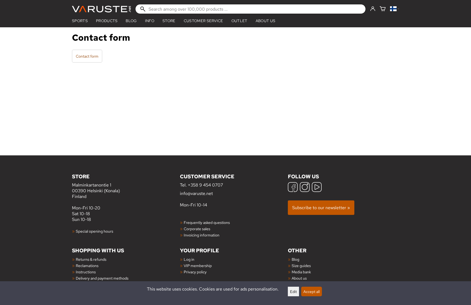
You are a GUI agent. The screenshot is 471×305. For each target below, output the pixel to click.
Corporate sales (197, 228)
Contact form (87, 56)
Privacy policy (195, 271)
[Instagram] (305, 187)
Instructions (86, 271)
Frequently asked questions (207, 222)
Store (169, 20)
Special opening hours (94, 231)
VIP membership (198, 265)
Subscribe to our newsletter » (321, 208)
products (107, 20)
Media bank (301, 271)
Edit (293, 291)
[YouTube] (317, 187)
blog (131, 20)
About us (266, 20)
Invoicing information (201, 235)
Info (149, 20)
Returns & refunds (91, 259)
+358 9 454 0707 (205, 185)
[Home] (101, 9)
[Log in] (372, 9)
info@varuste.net (196, 193)
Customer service (203, 20)
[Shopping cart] (383, 9)
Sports (80, 20)
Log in (189, 259)
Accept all (311, 291)
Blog (295, 259)
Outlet (239, 20)
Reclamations (87, 265)
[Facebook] (293, 187)
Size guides (301, 265)
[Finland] (394, 9)
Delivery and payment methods (102, 278)
